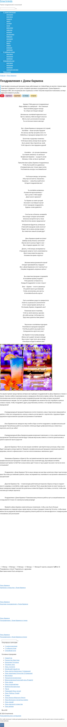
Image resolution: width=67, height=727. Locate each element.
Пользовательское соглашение (10, 716)
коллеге (9, 32)
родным (9, 48)
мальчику (10, 28)
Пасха (7, 689)
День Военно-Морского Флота (15, 698)
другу (8, 21)
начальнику (10, 34)
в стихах (26, 96)
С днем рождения (9, 12)
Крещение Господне (12, 662)
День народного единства (14, 704)
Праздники (7, 72)
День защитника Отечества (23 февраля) (19, 673)
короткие (17, 96)
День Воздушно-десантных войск (16, 700)
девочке (9, 30)
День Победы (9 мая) (12, 693)
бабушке (9, 37)
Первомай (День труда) (13, 691)
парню (9, 45)
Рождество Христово (12, 660)
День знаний (9, 702)
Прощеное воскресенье (13, 678)
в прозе (33, 96)
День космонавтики (11, 684)
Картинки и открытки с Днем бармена (13, 588)
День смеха (9, 682)
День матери (9, 706)
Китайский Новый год (12, 669)
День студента (10, 667)
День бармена (11, 76)
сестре (9, 41)
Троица (7, 695)
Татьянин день (10, 664)
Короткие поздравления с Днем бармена (14, 604)
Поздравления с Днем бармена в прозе (13, 637)
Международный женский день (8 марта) (19, 680)
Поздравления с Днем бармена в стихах (13, 620)
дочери (9, 23)
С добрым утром (9, 52)
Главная (2, 76)
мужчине (10, 17)
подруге (9, 19)
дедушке (10, 39)
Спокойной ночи (8, 61)
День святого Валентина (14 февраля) (18, 671)
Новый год (8, 658)
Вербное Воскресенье (12, 686)
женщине (10, 15)
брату (8, 43)
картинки (10, 50)
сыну (8, 26)
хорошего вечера (12, 70)
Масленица (9, 675)
